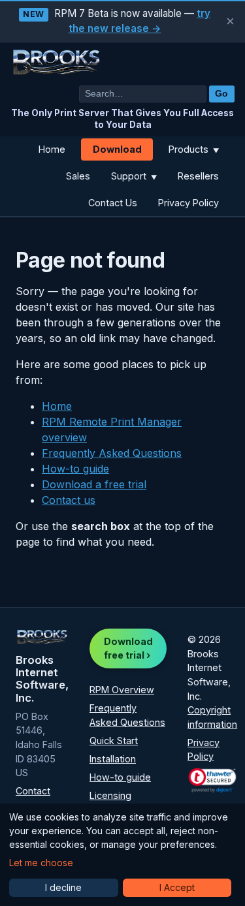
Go (221, 94)
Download (117, 149)
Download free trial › (128, 648)
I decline (63, 887)
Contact (33, 790)
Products (194, 149)
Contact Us (112, 202)
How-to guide (75, 468)
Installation (113, 758)
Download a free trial (94, 484)
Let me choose (41, 862)
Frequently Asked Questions (112, 453)
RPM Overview (122, 689)
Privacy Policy (188, 202)
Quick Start (114, 740)
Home (52, 149)
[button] (212, 780)
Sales (78, 175)
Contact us (68, 500)
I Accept (177, 887)
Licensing (110, 795)
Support (134, 175)
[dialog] (122, 855)
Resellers (198, 175)
